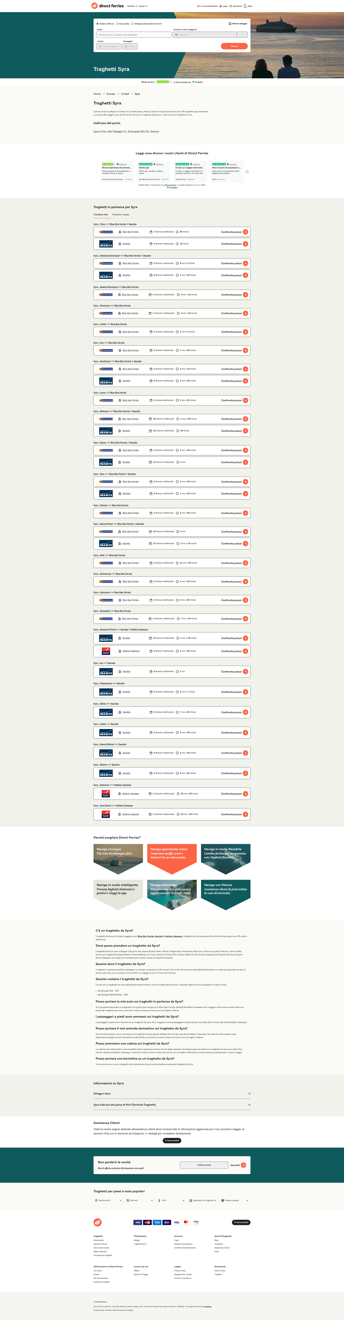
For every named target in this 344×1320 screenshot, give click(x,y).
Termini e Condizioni (182, 1278)
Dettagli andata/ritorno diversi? (148, 24)
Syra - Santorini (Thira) (105, 629)
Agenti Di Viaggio (141, 1274)
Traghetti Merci (140, 1244)
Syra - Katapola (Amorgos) (107, 255)
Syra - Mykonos (101, 411)
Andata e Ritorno (106, 24)
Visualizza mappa (120, 214)
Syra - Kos (99, 343)
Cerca (234, 46)
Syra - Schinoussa (102, 574)
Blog (216, 1240)
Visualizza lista (101, 214)
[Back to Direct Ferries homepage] (107, 6)
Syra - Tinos (99, 224)
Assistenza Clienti (221, 1248)
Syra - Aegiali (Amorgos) (106, 287)
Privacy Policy (180, 1271)
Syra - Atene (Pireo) (103, 524)
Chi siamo (98, 1271)
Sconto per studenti (102, 1282)
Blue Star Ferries (118, 224)
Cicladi (125, 93)
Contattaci (218, 1244)
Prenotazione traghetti (103, 1255)
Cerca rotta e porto (101, 1248)
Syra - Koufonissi (102, 361)
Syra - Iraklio (100, 724)
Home (97, 93)
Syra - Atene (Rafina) (104, 744)
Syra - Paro (99, 474)
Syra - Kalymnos (102, 592)
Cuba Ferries (219, 1271)
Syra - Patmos (101, 505)
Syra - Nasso (100, 442)
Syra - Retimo (100, 764)
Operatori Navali (100, 1244)
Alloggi (136, 1240)
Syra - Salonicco (102, 785)
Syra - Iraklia (100, 324)
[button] (172, 1093)
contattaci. (208, 1306)
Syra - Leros (99, 393)
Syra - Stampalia (102, 611)
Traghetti (218, 1274)
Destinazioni (99, 1240)
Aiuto (216, 1251)
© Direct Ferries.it (100, 1302)
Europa (110, 93)
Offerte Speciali (100, 1251)
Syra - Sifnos (100, 704)
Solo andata (124, 24)
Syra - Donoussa (102, 305)
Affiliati (136, 1271)
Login (176, 1240)
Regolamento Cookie (183, 1274)
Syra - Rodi (99, 555)
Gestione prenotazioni (183, 1244)
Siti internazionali (101, 1278)
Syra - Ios (98, 663)
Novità (96, 1274)
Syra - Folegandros (103, 683)
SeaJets (133, 224)
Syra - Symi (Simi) (102, 805)
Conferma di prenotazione (185, 1248)
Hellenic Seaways (139, 629)
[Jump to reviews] (172, 81)
